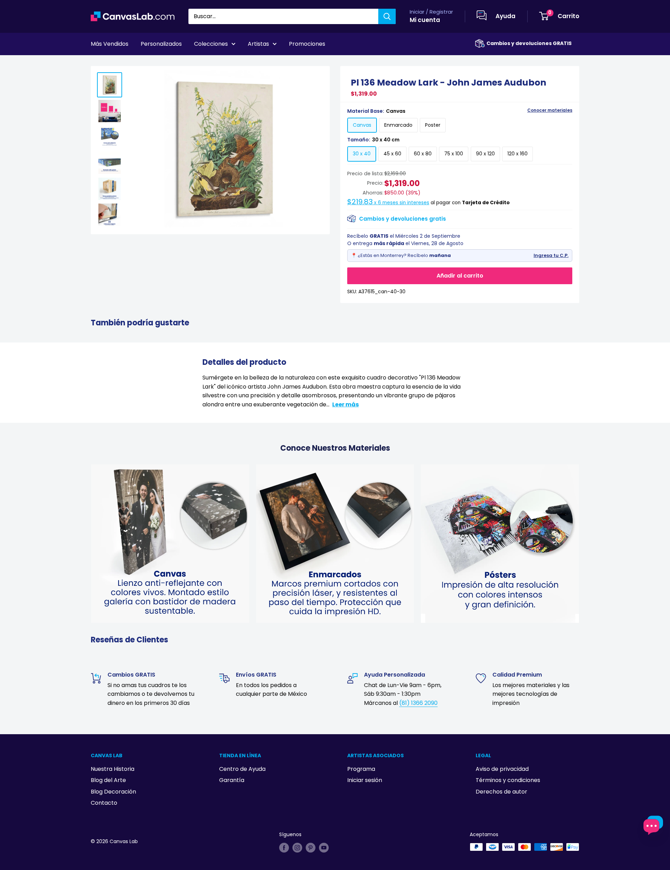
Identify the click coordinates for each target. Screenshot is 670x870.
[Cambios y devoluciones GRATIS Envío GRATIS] (480, 43)
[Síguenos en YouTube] (324, 848)
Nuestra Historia (112, 769)
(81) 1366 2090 (418, 703)
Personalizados (161, 44)
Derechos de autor (501, 792)
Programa (361, 769)
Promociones (307, 44)
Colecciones (211, 44)
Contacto (104, 803)
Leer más (345, 404)
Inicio (97, 63)
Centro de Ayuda (242, 769)
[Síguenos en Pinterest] (310, 848)
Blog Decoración (113, 792)
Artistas (258, 44)
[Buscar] (387, 16)
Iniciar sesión (364, 780)
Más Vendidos (109, 44)
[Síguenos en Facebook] (284, 848)
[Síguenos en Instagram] (297, 848)
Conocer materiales (549, 110)
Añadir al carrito (460, 276)
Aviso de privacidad (502, 769)
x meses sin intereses (388, 202)
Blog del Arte (108, 780)
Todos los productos (135, 63)
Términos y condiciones (508, 780)
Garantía (231, 780)
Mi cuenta (425, 20)
